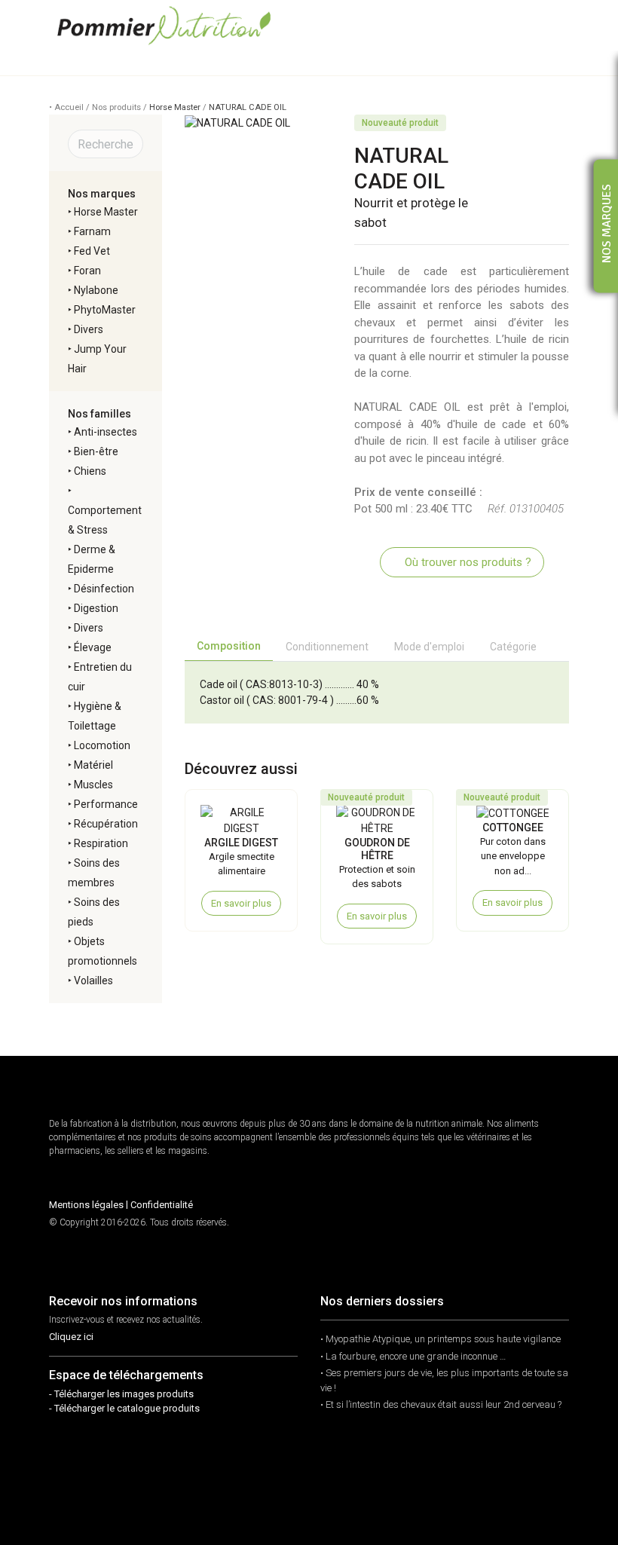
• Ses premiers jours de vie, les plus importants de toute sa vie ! (444, 1380)
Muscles (93, 785)
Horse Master (174, 107)
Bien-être (96, 451)
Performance (106, 804)
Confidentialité (161, 1204)
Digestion (96, 608)
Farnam (92, 231)
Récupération (106, 824)
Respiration (101, 843)
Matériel (93, 765)
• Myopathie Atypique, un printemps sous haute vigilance (440, 1339)
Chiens (90, 471)
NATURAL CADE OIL (247, 107)
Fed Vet (92, 251)
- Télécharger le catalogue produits (124, 1408)
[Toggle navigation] (557, 25)
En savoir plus (241, 903)
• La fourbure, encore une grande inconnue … (413, 1356)
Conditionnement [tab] (327, 647)
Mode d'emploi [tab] (429, 647)
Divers (88, 329)
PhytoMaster (105, 310)
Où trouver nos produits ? (466, 562)
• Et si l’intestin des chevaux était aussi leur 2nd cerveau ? (440, 1404)
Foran (87, 271)
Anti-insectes (105, 432)
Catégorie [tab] (513, 647)
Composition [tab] (229, 646)
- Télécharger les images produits (121, 1394)
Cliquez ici (71, 1336)
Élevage (93, 647)
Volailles (93, 980)
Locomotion (102, 745)
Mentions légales (86, 1204)
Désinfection (104, 589)
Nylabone (96, 290)
